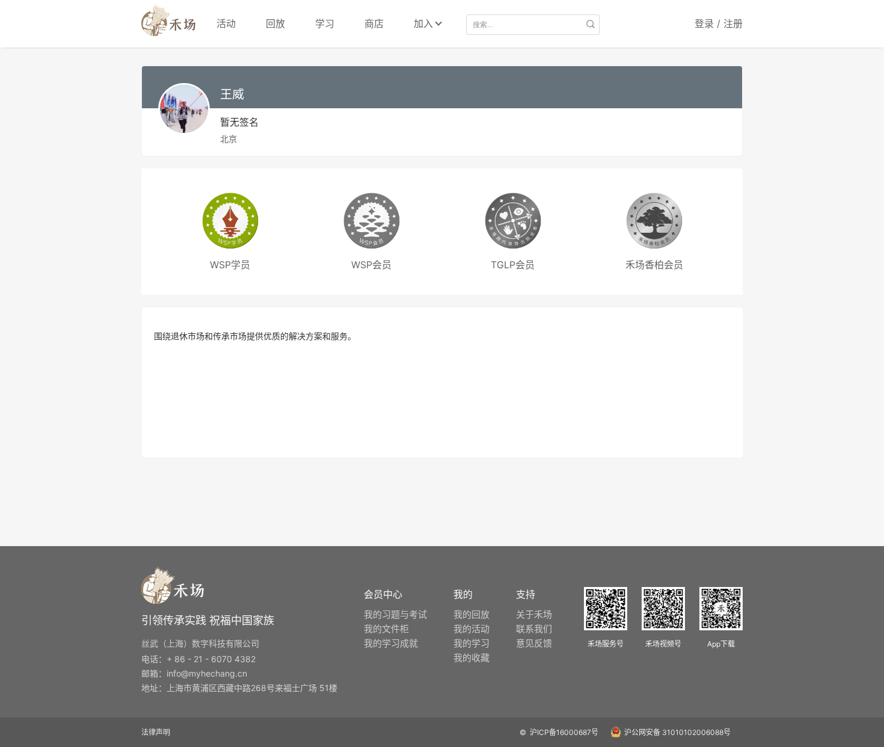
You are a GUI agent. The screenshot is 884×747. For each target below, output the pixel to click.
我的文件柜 (386, 629)
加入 (423, 23)
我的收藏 (471, 657)
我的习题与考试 (395, 614)
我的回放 (471, 614)
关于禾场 (534, 614)
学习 (324, 23)
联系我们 (534, 629)
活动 (226, 23)
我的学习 (471, 643)
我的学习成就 (391, 643)
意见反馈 (534, 643)
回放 (275, 23)
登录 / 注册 (719, 23)
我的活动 (471, 629)
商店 (374, 23)
